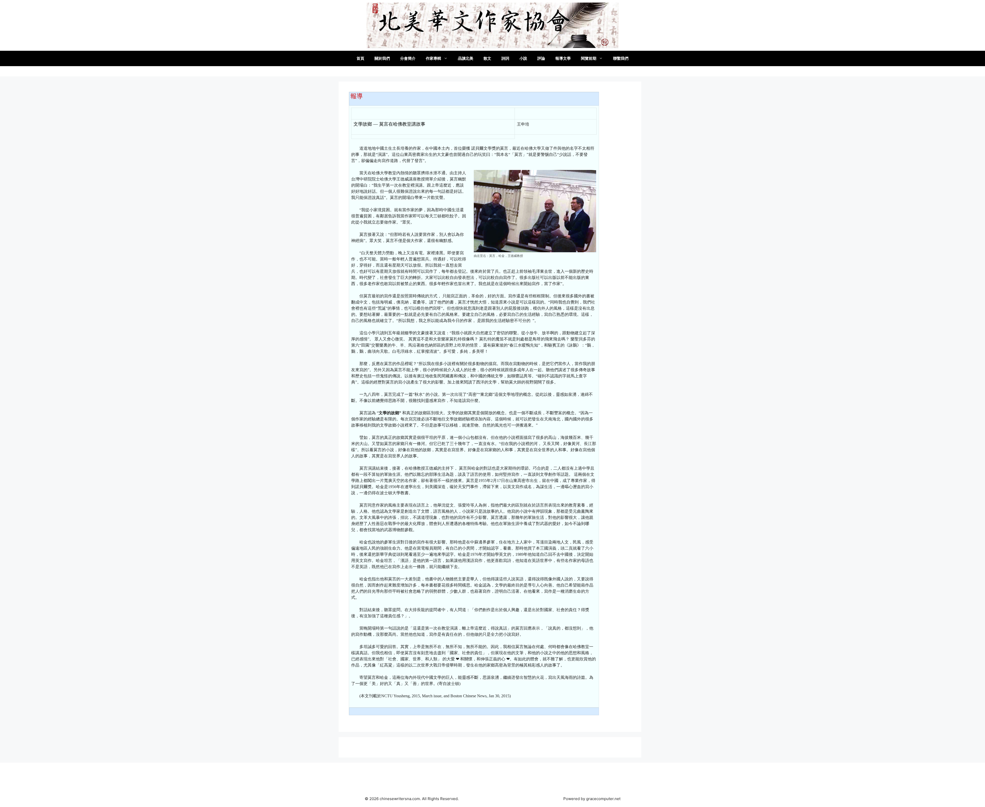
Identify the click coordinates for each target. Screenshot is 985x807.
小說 (523, 58)
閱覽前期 (588, 58)
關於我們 (382, 58)
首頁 (360, 58)
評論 (541, 58)
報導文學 (563, 58)
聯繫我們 (620, 58)
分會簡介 (408, 58)
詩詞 (505, 58)
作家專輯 (433, 58)
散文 (487, 58)
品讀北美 (465, 58)
